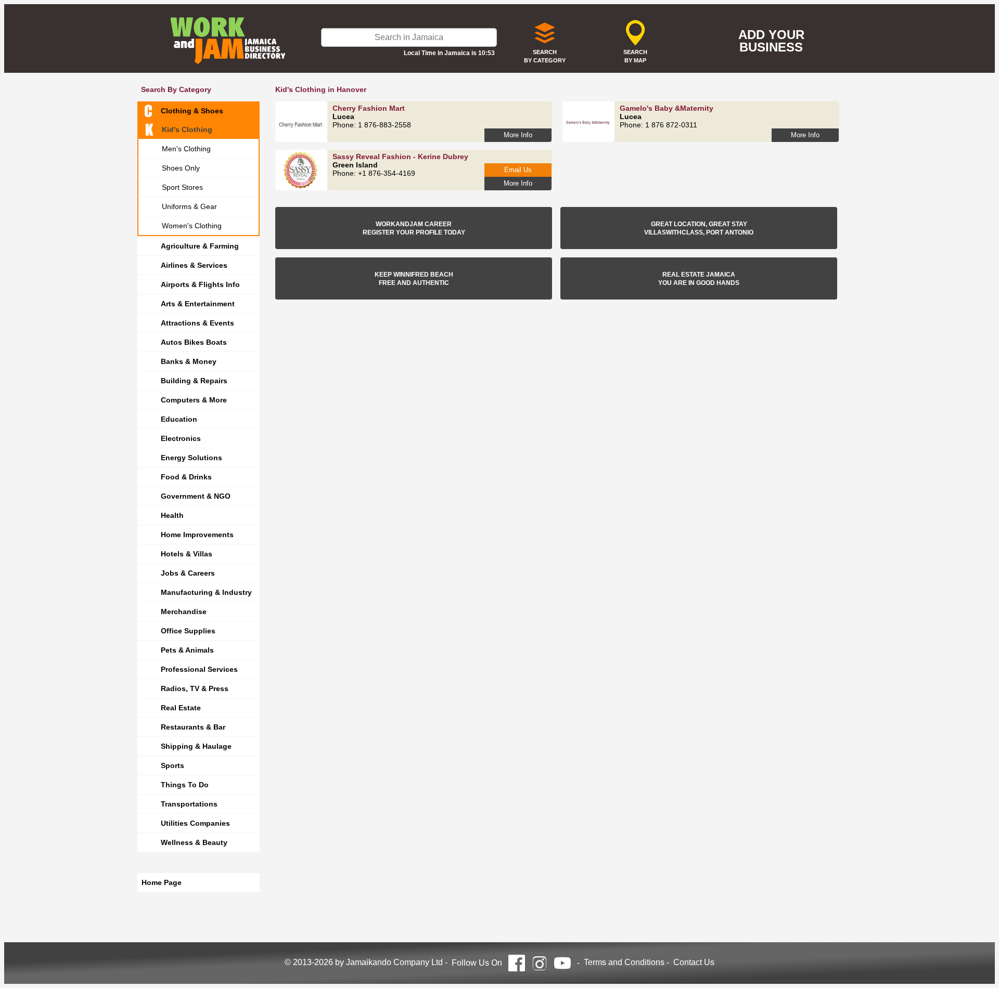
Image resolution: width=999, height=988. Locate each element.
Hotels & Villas (186, 554)
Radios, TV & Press (194, 688)
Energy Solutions (191, 457)
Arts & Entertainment (198, 304)
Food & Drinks (186, 477)
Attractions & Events (197, 323)
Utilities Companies (195, 823)
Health (172, 515)
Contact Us (693, 962)
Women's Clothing (192, 226)
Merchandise (184, 611)
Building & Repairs (194, 380)
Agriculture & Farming (200, 246)
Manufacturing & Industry (206, 592)
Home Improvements (197, 534)
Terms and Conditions (624, 962)
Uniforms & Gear (189, 206)
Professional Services (199, 669)
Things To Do (185, 785)
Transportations (189, 804)
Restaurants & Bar (193, 727)
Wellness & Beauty (194, 842)
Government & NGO (195, 496)
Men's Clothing (186, 149)
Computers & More (194, 400)
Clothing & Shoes (192, 111)
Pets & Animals (187, 650)
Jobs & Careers (188, 573)
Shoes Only (181, 168)
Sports (172, 765)
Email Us (518, 170)
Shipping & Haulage (196, 746)
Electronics (181, 438)
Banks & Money (188, 361)
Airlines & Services (194, 265)
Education (179, 419)
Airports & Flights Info (200, 284)
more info (518, 135)
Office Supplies (188, 631)
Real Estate (181, 708)
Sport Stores (182, 187)
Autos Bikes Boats (194, 342)
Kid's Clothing (187, 129)
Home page (162, 882)
